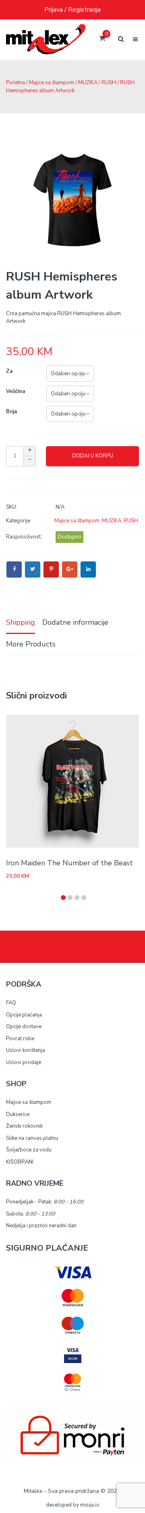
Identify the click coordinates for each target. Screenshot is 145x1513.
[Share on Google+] (70, 569)
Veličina (15, 391)
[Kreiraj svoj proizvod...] (45, 39)
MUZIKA (87, 82)
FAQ (11, 1002)
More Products (31, 644)
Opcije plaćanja (24, 1014)
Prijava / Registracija (72, 9)
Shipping (20, 622)
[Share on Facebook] (14, 569)
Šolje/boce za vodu (29, 1149)
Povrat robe (20, 1038)
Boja (11, 411)
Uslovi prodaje (23, 1062)
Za (9, 371)
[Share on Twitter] (33, 569)
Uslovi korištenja (25, 1050)
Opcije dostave (23, 1026)
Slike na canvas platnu (32, 1138)
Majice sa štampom (51, 82)
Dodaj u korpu (92, 455)
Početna (15, 82)
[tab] (20, 623)
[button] (63, 897)
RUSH (109, 82)
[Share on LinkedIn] (88, 569)
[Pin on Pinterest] (51, 569)
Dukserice (17, 1114)
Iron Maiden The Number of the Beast (69, 863)
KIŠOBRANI (19, 1162)
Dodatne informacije (75, 622)
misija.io (89, 1505)
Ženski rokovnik (24, 1126)
